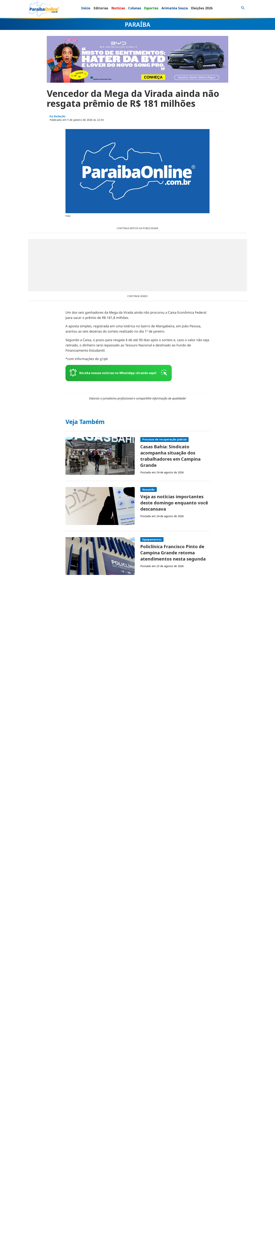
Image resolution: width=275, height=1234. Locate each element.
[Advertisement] (137, 265)
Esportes (151, 8)
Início (85, 8)
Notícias (118, 8)
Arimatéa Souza (174, 8)
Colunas (134, 8)
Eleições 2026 (202, 8)
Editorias (101, 8)
